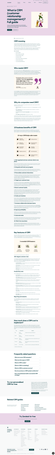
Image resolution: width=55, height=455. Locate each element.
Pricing (24, 2)
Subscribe (31, 449)
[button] (26, 357)
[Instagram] (47, 449)
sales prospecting (27, 182)
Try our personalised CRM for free (20, 61)
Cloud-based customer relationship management (20, 223)
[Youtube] (45, 449)
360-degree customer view (26, 260)
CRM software (18, 273)
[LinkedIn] (43, 449)
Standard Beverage (17, 118)
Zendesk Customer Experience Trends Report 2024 (22, 258)
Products (19, 2)
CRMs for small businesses (26, 70)
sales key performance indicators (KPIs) (19, 225)
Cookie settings (18, 453)
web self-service (21, 199)
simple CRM (17, 298)
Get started (27, 421)
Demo (35, 2)
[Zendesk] (7, 428)
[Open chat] (53, 453)
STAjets (18, 91)
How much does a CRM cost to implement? (21, 58)
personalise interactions (19, 110)
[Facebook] (41, 449)
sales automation (20, 236)
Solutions (29, 2)
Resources (40, 2)
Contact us (45, 2)
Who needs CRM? (18, 52)
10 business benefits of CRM (19, 55)
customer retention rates (25, 200)
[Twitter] (39, 449)
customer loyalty (27, 190)
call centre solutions (38, 236)
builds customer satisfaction (25, 176)
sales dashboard (38, 205)
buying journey (35, 107)
